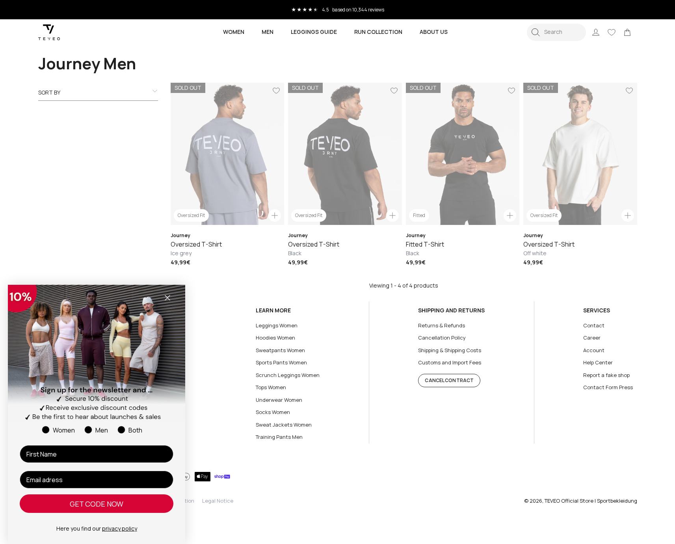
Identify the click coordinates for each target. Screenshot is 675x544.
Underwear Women (279, 399)
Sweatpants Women (280, 350)
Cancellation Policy (442, 337)
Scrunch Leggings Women (288, 375)
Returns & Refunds (441, 325)
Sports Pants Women (281, 362)
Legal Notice (217, 500)
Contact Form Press (608, 387)
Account (593, 350)
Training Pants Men (279, 436)
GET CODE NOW (96, 504)
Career (592, 337)
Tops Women (271, 387)
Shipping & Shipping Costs (449, 350)
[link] (627, 32)
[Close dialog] (167, 298)
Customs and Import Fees (449, 362)
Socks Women (273, 412)
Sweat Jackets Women (284, 424)
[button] (556, 32)
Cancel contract (449, 380)
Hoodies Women (275, 337)
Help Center (598, 362)
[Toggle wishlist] (276, 90)
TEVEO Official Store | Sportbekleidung (591, 500)
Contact (593, 325)
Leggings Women (277, 325)
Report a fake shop (606, 375)
